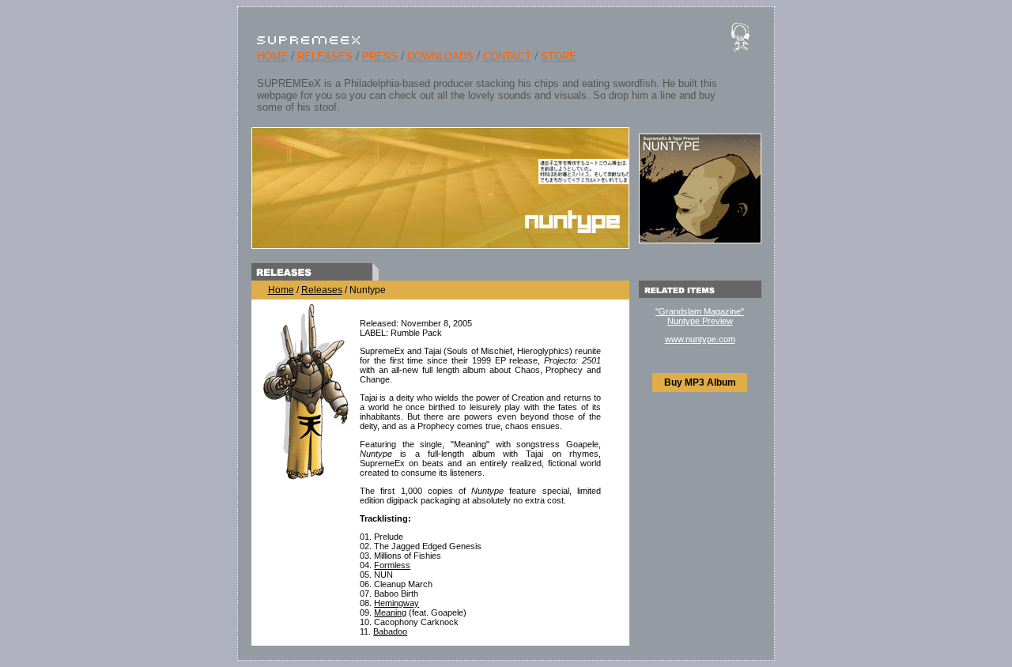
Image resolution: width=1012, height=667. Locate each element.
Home (281, 290)
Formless (392, 565)
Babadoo (390, 631)
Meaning (390, 612)
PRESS (380, 56)
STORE (558, 56)
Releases (321, 290)
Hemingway (396, 603)
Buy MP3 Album (700, 382)
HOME (272, 56)
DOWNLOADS (440, 56)
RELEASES (325, 56)
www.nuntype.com (700, 339)
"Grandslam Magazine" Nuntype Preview (699, 316)
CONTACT (507, 56)
